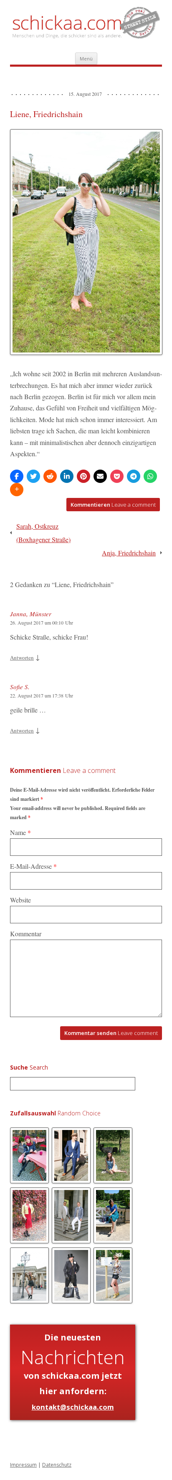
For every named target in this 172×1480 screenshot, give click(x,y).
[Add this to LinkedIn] (66, 476)
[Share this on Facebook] (16, 476)
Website (20, 899)
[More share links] (16, 489)
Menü (86, 58)
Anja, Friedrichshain (129, 552)
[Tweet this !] (33, 476)
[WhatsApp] (150, 476)
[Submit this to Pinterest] (83, 476)
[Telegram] (133, 476)
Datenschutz (56, 1464)
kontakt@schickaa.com (73, 1407)
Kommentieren (113, 504)
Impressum (23, 1464)
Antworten (22, 657)
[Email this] (100, 476)
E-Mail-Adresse (33, 866)
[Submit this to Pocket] (117, 476)
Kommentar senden (111, 1033)
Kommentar (25, 933)
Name (20, 832)
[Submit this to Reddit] (50, 476)
